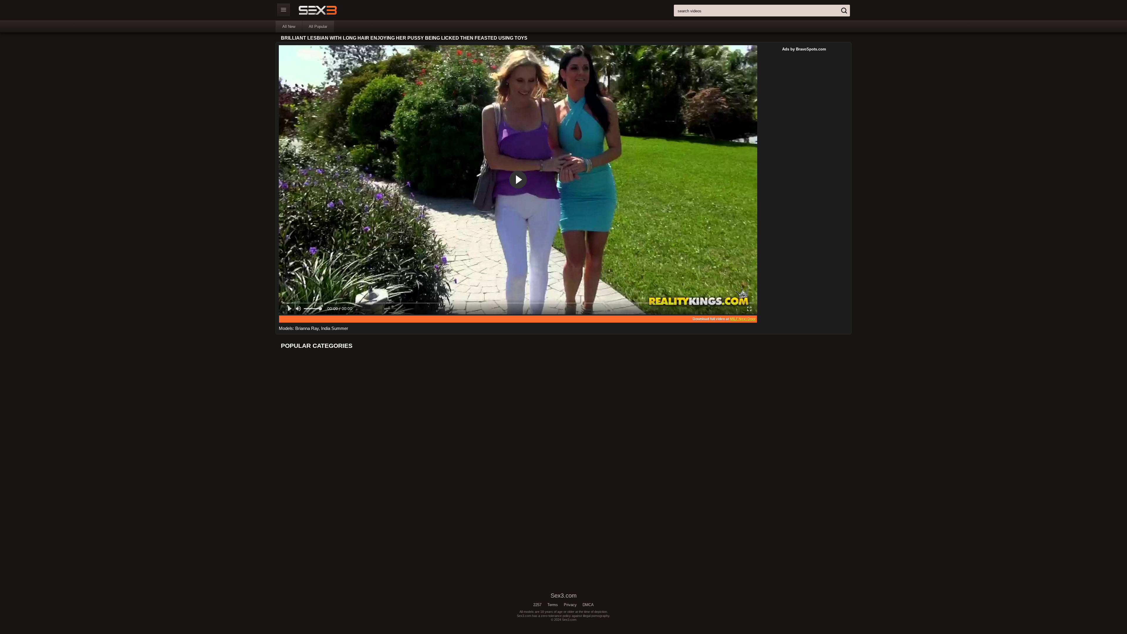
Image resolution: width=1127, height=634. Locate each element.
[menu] (283, 10)
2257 (537, 605)
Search (844, 10)
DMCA (588, 605)
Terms (552, 605)
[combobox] (762, 10)
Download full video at (724, 319)
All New (288, 26)
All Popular (318, 26)
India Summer (334, 328)
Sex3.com (328, 10)
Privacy (570, 605)
